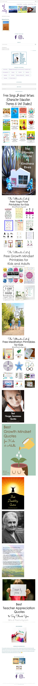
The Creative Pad (21, 684)
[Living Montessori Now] (19, 670)
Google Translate (34, 50)
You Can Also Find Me (19, 656)
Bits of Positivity (19, 8)
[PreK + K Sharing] (16, 663)
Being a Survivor (5, 19)
